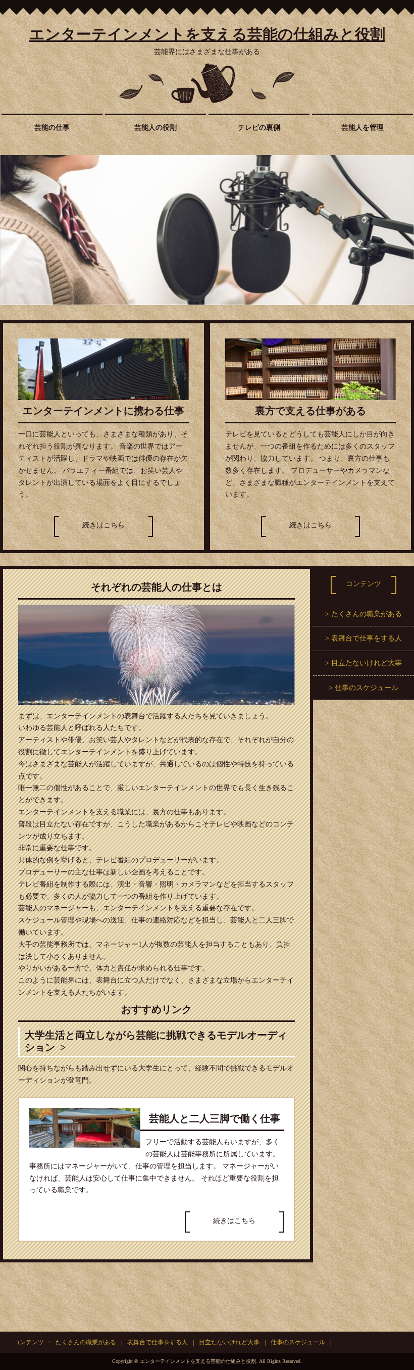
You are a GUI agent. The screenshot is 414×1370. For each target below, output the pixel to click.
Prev (13, 230)
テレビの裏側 (259, 127)
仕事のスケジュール (366, 688)
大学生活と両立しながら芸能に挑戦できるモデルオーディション (156, 1041)
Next (401, 230)
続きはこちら (103, 525)
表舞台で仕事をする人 (366, 638)
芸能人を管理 (362, 127)
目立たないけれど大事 (366, 663)
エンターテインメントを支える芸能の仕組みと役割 (207, 34)
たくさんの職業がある (366, 614)
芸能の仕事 (52, 127)
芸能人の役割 (155, 127)
